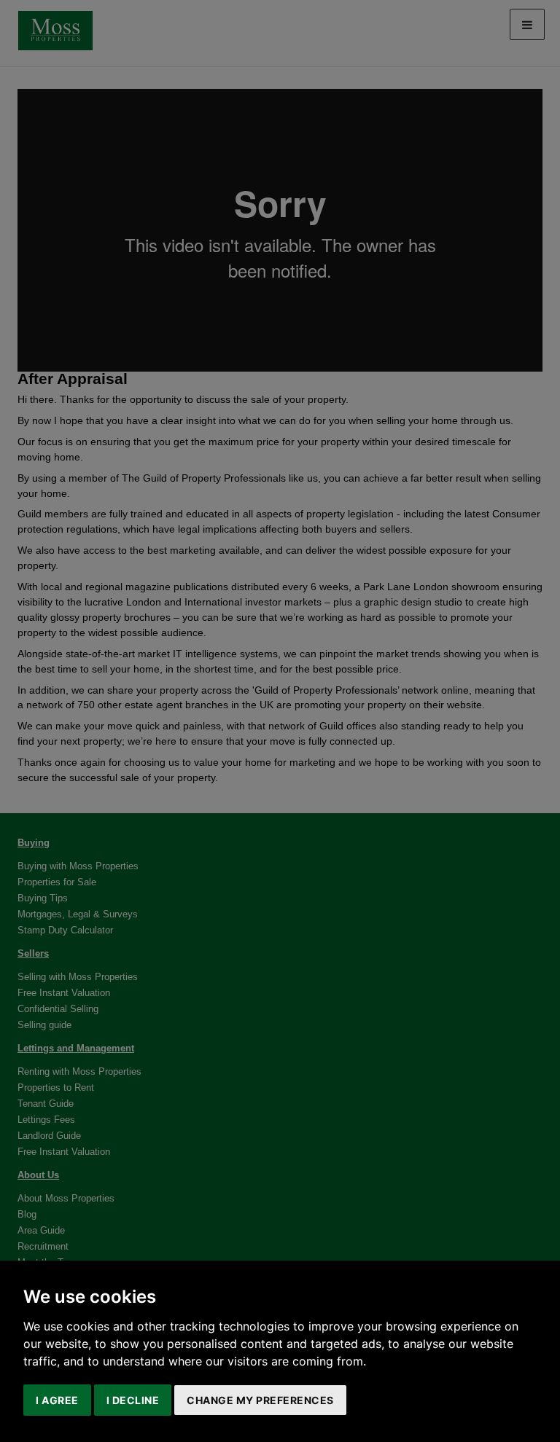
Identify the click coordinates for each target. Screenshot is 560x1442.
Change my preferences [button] (260, 1400)
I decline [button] (133, 1400)
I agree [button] (57, 1400)
